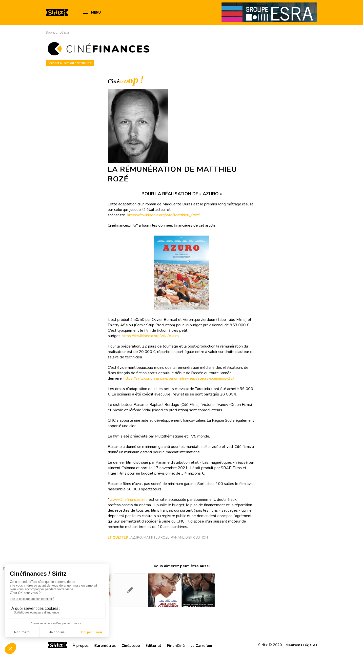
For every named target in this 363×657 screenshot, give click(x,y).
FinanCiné (176, 645)
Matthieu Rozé (156, 537)
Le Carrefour (201, 645)
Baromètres (105, 645)
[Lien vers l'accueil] (57, 646)
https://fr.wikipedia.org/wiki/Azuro (150, 336)
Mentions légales (301, 645)
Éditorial (153, 645)
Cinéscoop (130, 645)
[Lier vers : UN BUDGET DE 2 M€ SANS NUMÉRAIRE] (198, 590)
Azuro (136, 537)
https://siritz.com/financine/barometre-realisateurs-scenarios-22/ (178, 378)
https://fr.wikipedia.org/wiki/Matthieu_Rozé (163, 215)
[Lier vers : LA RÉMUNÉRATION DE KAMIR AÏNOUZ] (130, 590)
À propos (81, 645)
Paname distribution (189, 537)
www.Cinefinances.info (128, 499)
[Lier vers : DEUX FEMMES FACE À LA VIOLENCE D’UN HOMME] (164, 590)
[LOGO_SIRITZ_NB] (57, 12)
